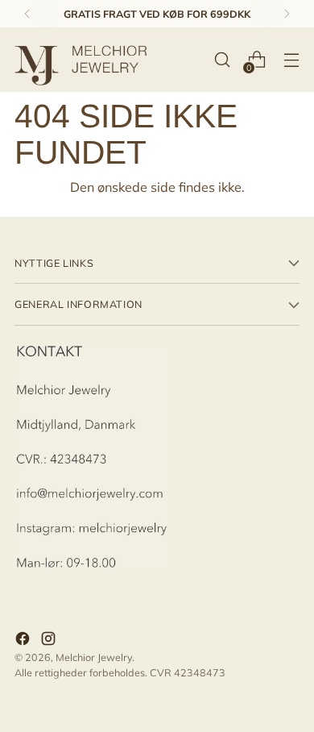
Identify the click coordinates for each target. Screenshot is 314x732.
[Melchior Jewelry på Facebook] (24, 640)
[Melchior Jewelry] (86, 59)
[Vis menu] (291, 60)
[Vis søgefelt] (221, 60)
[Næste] (286, 13)
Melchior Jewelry (94, 657)
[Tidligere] (27, 13)
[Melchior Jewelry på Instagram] (50, 640)
